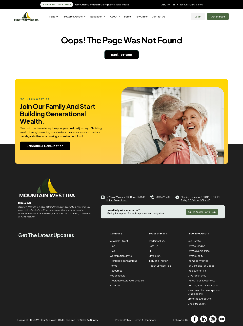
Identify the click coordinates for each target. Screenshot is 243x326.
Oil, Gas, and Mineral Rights (203, 285)
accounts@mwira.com (191, 4)
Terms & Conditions (145, 319)
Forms (128, 16)
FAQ (112, 250)
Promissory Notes (198, 260)
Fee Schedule (117, 275)
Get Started (218, 16)
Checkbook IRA (196, 303)
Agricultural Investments (201, 280)
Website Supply (89, 319)
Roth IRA (153, 245)
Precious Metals (197, 270)
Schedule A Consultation (45, 146)
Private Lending (196, 245)
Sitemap (115, 285)
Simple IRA (155, 255)
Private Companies (199, 250)
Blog (112, 245)
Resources (116, 270)
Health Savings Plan (160, 265)
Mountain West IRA (50, 319)
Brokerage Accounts (200, 298)
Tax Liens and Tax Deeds (201, 265)
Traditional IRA (157, 240)
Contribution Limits (121, 255)
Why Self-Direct (119, 240)
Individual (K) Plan (158, 260)
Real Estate (194, 240)
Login (198, 16)
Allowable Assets (198, 233)
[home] (26, 16)
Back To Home (121, 54)
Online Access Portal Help (202, 211)
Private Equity (195, 255)
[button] (53, 16)
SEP (151, 250)
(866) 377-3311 (168, 4)
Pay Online (142, 16)
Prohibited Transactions (123, 260)
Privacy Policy (123, 319)
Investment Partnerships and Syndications (204, 292)
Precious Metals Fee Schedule (127, 280)
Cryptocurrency (197, 275)
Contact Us (158, 16)
